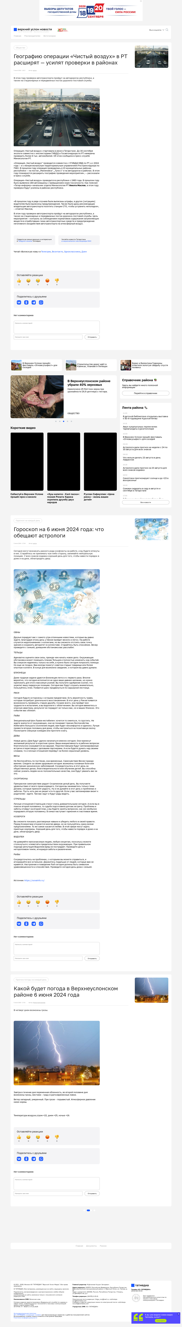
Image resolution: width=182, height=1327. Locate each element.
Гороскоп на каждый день (28, 520)
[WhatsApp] (41, 302)
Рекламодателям (32, 36)
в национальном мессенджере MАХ (76, 241)
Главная (17, 36)
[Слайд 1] (55, 421)
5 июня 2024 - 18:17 (19, 70)
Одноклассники (72, 251)
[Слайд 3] (63, 421)
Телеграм (46, 251)
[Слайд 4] (67, 421)
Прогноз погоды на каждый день (31, 980)
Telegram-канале (25, 241)
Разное (103, 1246)
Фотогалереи (49, 36)
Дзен (84, 251)
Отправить (92, 337)
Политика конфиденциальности (25, 1318)
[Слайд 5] (71, 421)
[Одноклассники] (26, 302)
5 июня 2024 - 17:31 (19, 1002)
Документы (91, 1246)
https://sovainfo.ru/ (34, 880)
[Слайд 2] (59, 421)
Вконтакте (57, 251)
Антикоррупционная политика (25, 1313)
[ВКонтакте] (19, 302)
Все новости (146, 502)
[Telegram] (34, 302)
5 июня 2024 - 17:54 (19, 543)
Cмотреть (161, 1321)
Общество (20, 47)
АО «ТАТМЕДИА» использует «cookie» (27, 1315)
